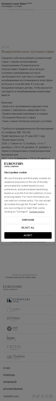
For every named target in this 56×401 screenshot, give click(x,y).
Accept (28, 235)
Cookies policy (37, 211)
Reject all (27, 227)
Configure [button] (28, 220)
